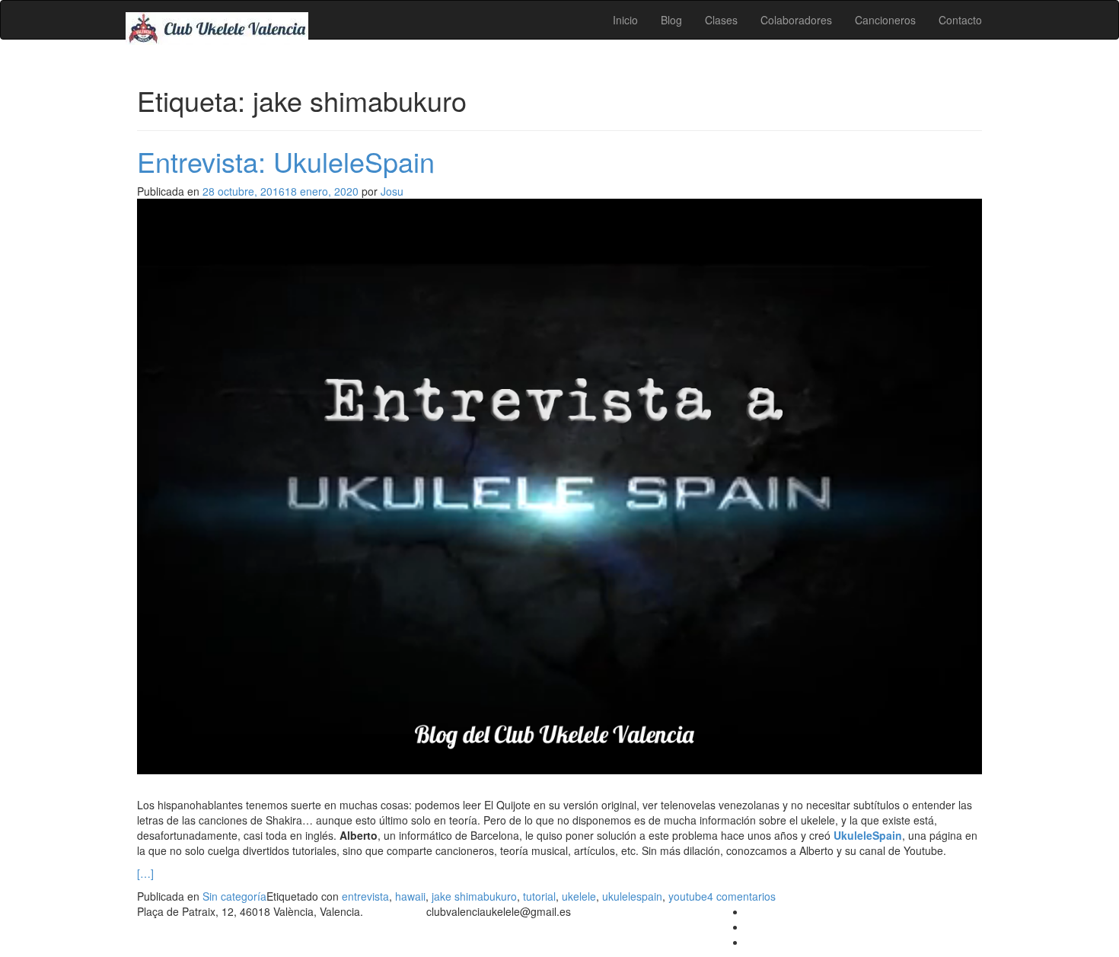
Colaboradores (796, 19)
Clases (721, 19)
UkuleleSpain (868, 835)
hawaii (410, 896)
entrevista (365, 896)
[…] (145, 873)
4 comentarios (741, 896)
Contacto (960, 19)
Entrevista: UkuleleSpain (286, 161)
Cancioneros (885, 19)
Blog (671, 19)
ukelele (579, 896)
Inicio (625, 19)
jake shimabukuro (474, 896)
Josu (392, 191)
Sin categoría (234, 896)
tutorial (539, 896)
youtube (687, 896)
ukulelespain (632, 896)
